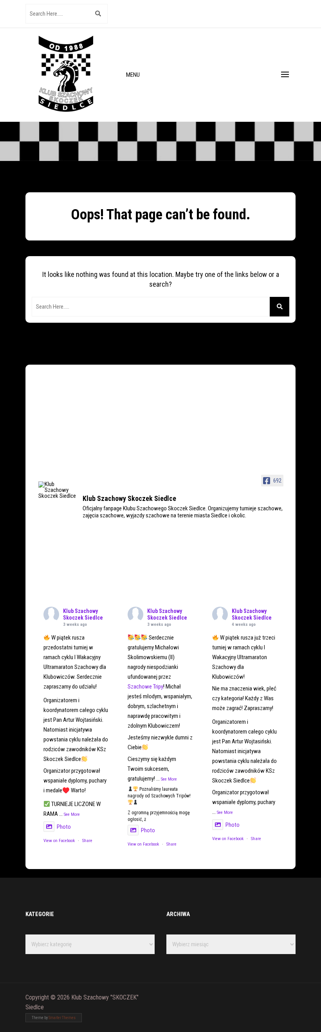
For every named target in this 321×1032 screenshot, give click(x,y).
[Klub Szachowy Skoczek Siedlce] (57, 490)
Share (87, 840)
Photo (64, 826)
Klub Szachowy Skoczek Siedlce (83, 614)
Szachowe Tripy (145, 686)
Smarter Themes (62, 1018)
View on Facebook (59, 840)
